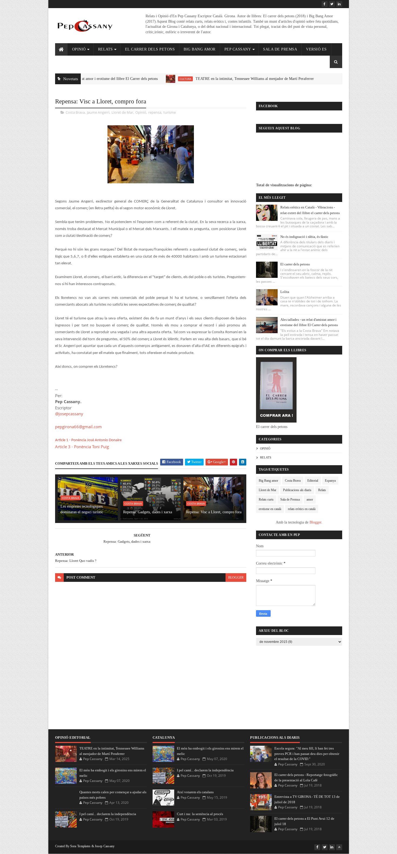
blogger (236, 577)
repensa (154, 112)
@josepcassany (69, 413)
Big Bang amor (268, 480)
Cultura (167, 79)
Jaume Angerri (98, 112)
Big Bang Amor (200, 49)
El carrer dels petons (150, 49)
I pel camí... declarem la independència (107, 814)
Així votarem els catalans (195, 792)
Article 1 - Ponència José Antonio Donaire (88, 440)
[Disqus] (150, 653)
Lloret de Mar (122, 112)
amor (310, 499)
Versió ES (316, 49)
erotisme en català (270, 509)
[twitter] (332, 4)
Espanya (330, 480)
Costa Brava (75, 112)
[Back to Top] (339, 847)
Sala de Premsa (280, 49)
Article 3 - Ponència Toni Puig (82, 446)
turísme (169, 112)
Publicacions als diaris (297, 490)
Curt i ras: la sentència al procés (200, 814)
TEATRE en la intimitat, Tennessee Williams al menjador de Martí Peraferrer (237, 79)
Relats (105, 49)
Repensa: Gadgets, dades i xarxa (147, 512)
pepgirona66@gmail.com (78, 426)
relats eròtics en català (301, 509)
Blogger (315, 522)
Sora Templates (80, 846)
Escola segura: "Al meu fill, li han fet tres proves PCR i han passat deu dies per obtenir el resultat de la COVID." (306, 753)
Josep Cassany (105, 846)
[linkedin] (339, 4)
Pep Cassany (237, 49)
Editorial (312, 480)
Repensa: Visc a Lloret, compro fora (213, 512)
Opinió (79, 49)
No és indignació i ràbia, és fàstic (304, 237)
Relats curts (266, 499)
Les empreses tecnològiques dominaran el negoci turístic (81, 509)
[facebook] (325, 4)
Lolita (284, 292)
